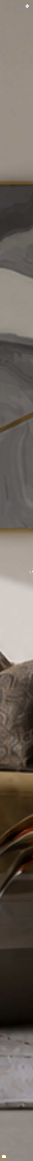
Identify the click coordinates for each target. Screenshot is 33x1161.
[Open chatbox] (4, 1157)
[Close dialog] (27, 6)
